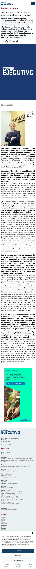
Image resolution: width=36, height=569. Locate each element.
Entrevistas (4, 8)
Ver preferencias (18, 560)
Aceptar (18, 551)
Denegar (18, 555)
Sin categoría (13, 8)
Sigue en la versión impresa (13, 362)
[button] (33, 533)
